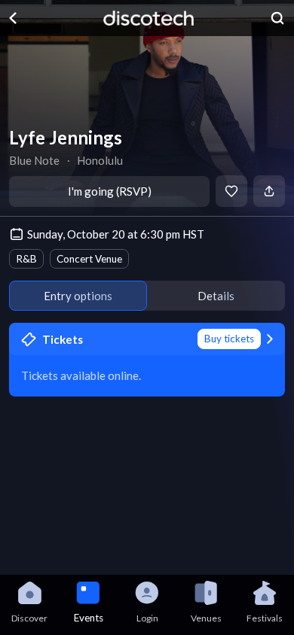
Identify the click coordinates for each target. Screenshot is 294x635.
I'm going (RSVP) (110, 191)
